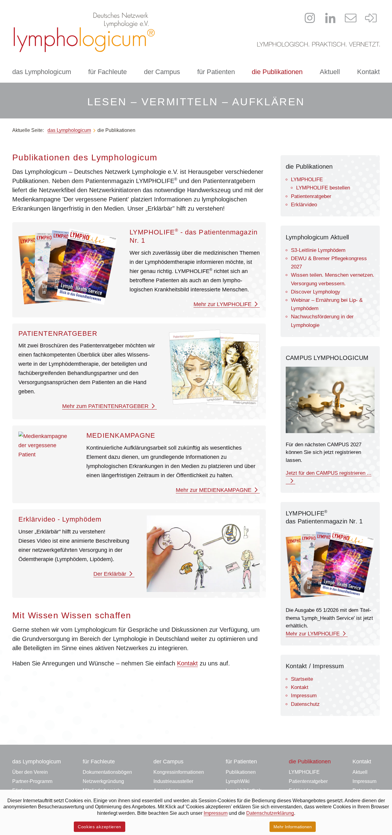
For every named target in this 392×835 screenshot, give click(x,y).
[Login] (371, 18)
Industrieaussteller (173, 781)
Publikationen (241, 772)
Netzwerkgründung (103, 781)
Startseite (302, 679)
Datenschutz (305, 704)
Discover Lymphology (315, 292)
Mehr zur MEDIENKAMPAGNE (214, 490)
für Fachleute (107, 72)
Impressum (304, 695)
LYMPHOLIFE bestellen (323, 188)
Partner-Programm (32, 781)
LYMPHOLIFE (307, 179)
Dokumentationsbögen (107, 772)
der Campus (162, 72)
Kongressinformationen (178, 772)
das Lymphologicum (41, 72)
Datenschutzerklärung (270, 813)
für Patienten (216, 72)
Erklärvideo (304, 205)
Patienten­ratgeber (311, 196)
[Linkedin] (330, 18)
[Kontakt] (350, 18)
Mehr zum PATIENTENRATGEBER (106, 406)
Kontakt (368, 72)
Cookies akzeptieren (99, 826)
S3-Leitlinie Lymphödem (318, 250)
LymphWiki (238, 781)
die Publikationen (277, 72)
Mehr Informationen (292, 826)
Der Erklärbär (110, 574)
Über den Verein (30, 772)
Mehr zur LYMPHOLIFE (223, 304)
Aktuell (330, 72)
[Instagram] (310, 18)
